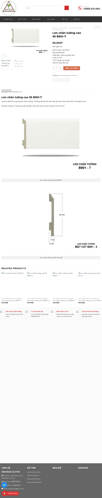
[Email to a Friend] (61, 80)
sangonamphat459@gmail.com (13, 489)
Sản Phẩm (36, 19)
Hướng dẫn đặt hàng (33, 479)
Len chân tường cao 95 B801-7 (64, 300)
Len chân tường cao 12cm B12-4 (90, 300)
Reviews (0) (17, 92)
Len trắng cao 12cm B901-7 (11, 300)
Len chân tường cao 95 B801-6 (38, 300)
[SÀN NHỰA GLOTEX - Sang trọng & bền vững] (11, 8)
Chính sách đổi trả (32, 475)
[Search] (66, 8)
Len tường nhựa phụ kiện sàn (68, 75)
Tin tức (65, 19)
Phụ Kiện (51, 19)
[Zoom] (4, 56)
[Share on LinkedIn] (68, 80)
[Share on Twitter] (58, 80)
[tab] (6, 92)
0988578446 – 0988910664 (11, 485)
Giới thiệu (22, 19)
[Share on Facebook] (54, 80)
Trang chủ (8, 19)
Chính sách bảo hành (33, 472)
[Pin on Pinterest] (65, 80)
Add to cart (71, 68)
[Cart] (84, 19)
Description (6, 92)
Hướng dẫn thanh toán (34, 482)
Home (54, 28)
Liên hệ (76, 19)
